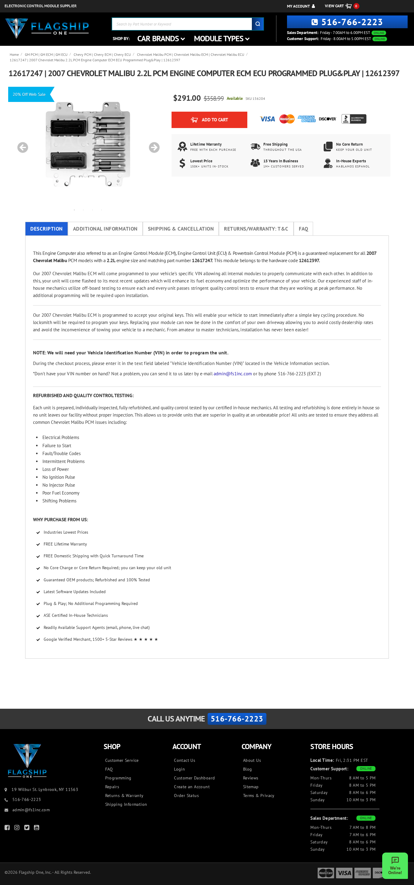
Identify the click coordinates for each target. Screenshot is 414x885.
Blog (247, 769)
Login (179, 769)
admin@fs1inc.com (233, 374)
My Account (298, 6)
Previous (21, 144)
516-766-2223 (352, 22)
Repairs (112, 786)
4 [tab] (101, 210)
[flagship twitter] (27, 828)
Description (46, 228)
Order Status (186, 795)
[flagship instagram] (17, 828)
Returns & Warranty (124, 795)
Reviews (251, 778)
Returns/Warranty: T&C (256, 228)
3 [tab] (92, 210)
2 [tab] (83, 210)
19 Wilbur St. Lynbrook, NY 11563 (45, 789)
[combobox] (188, 24)
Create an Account (192, 786)
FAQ (303, 228)
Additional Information (105, 228)
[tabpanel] (88, 144)
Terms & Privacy (259, 795)
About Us (252, 760)
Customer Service (122, 760)
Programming (118, 778)
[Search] (257, 24)
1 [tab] (74, 210)
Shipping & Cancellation (181, 228)
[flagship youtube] (37, 828)
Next (152, 144)
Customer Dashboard (194, 778)
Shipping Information (126, 804)
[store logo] (47, 29)
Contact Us (184, 760)
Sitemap (251, 786)
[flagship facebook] (8, 828)
